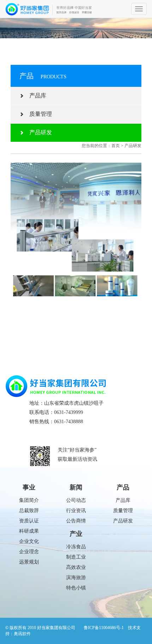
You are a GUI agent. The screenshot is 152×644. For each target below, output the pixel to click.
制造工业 (76, 557)
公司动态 (76, 500)
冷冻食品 (76, 546)
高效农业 (76, 567)
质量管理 (38, 114)
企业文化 (29, 541)
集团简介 (29, 500)
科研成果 (29, 531)
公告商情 (76, 520)
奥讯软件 (22, 633)
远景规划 (29, 562)
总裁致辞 (29, 510)
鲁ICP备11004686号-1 (104, 627)
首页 (115, 145)
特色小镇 (76, 587)
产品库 (35, 96)
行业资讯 (76, 510)
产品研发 (38, 132)
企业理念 (29, 551)
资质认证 (29, 520)
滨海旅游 (76, 577)
